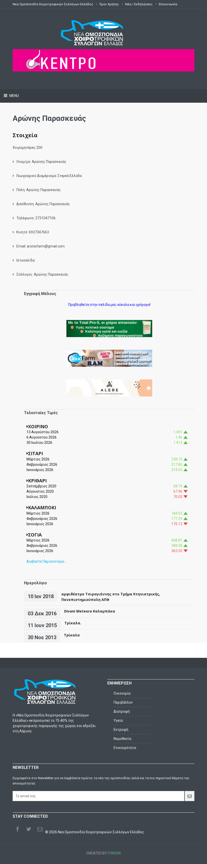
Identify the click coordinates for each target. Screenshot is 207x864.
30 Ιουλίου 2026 (39, 443)
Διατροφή (122, 711)
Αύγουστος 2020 (40, 491)
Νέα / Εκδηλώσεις (138, 4)
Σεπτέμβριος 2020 (41, 486)
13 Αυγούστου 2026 (43, 432)
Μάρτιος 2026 (38, 459)
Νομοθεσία (122, 739)
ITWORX (114, 853)
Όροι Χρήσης (109, 4)
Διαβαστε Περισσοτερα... (46, 561)
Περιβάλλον (123, 702)
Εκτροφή (121, 730)
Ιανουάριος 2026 (40, 470)
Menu (14, 96)
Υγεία (118, 720)
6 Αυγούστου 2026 (42, 437)
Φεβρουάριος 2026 (42, 464)
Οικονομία (122, 693)
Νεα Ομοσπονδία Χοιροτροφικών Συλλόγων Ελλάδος (53, 4)
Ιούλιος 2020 (37, 497)
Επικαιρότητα (125, 748)
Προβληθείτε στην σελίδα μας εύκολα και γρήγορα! (109, 305)
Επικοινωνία (168, 4)
